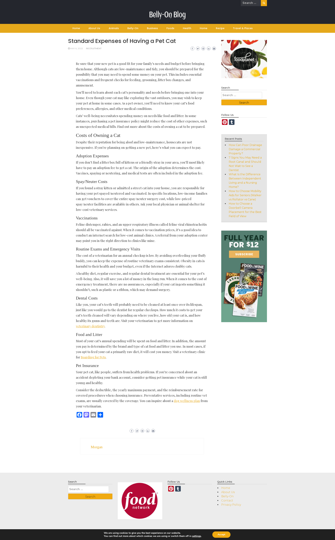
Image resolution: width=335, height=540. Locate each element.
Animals (114, 28)
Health (187, 28)
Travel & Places (243, 28)
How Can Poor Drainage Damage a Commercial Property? (245, 149)
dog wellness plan (187, 401)
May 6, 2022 (76, 48)
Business (152, 28)
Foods (170, 28)
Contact (227, 500)
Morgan (97, 447)
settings (196, 536)
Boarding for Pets (93, 357)
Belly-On (132, 28)
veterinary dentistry (90, 326)
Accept (221, 534)
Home (76, 28)
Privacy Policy (231, 504)
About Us (94, 28)
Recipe (220, 28)
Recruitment (94, 48)
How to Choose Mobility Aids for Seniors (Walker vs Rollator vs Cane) (245, 195)
